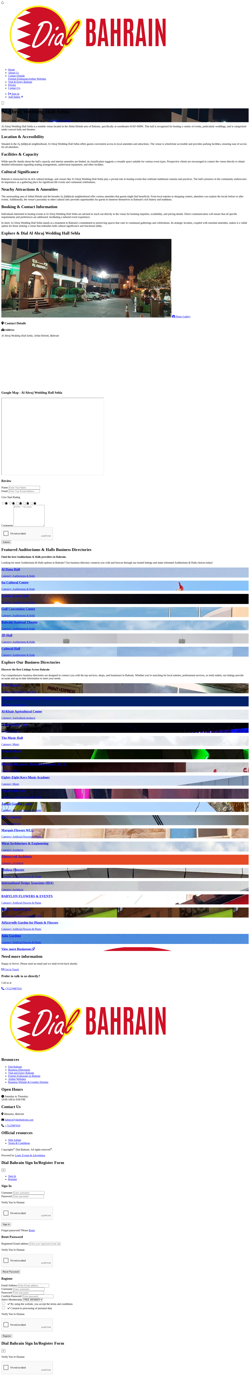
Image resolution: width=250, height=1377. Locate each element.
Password (6, 1196)
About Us (13, 72)
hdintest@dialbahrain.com (19, 1119)
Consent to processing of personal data (31, 1308)
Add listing (14, 96)
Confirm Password (11, 1296)
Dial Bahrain (15, 1066)
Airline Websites (37, 78)
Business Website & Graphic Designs (28, 1082)
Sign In (15, 93)
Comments (7, 525)
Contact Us (14, 88)
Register (12, 1179)
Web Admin (14, 1140)
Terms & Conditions (19, 1143)
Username (6, 1192)
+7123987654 (12, 1125)
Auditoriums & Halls (60, 120)
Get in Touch (11, 969)
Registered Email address (14, 1243)
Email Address (9, 1285)
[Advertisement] (103, 364)
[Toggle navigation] (2, 103)
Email (4, 491)
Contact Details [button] (16, 75)
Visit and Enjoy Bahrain (21, 1072)
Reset (32, 1230)
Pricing (12, 85)
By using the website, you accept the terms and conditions (41, 1304)
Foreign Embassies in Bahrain (24, 1076)
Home (11, 69)
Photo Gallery (182, 316)
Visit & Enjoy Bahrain (20, 81)
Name (4, 487)
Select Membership (11, 1299)
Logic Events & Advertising (30, 1155)
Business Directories (19, 1069)
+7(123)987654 (13, 988)
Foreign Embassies (18, 78)
